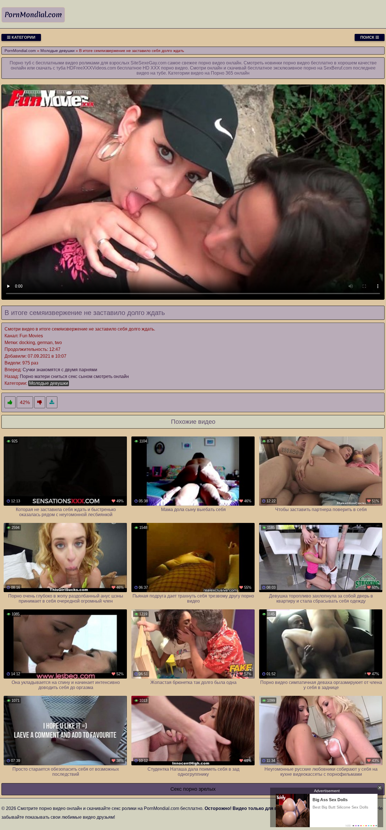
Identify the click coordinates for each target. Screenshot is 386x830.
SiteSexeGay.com (148, 62)
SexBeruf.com (338, 68)
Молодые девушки (48, 383)
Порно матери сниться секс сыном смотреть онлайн (74, 376)
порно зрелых (199, 789)
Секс (176, 789)
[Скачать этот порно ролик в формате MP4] (51, 402)
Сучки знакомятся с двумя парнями (60, 369)
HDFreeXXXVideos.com (91, 68)
